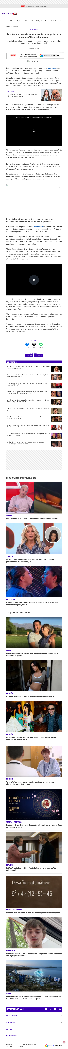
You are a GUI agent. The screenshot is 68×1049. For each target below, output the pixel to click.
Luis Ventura (38, 355)
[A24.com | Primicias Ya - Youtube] (55, 1009)
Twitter (34, 347)
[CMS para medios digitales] (57, 1045)
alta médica (38, 227)
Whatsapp (41, 347)
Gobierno (12, 21)
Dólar (26, 21)
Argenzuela (52, 68)
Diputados (19, 21)
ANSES (32, 21)
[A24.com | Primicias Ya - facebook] (46, 1009)
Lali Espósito (39, 21)
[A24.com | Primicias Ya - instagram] (60, 1009)
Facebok (27, 347)
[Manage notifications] (64, 1042)
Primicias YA (9, 26)
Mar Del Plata (54, 21)
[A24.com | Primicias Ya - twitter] (50, 1009)
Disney (47, 21)
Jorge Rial (29, 355)
